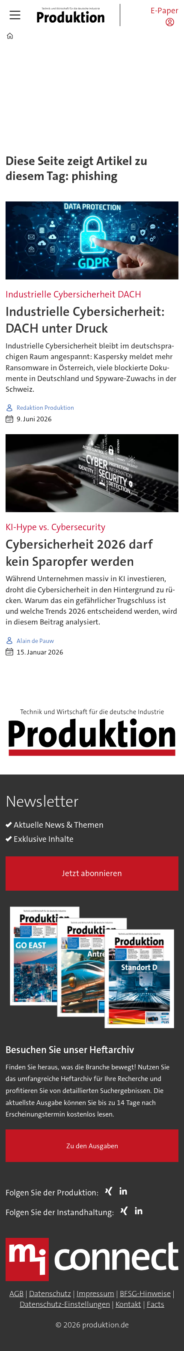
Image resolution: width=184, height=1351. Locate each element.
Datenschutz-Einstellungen (65, 1304)
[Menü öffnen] (15, 15)
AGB (16, 1293)
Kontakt (128, 1304)
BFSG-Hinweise (145, 1293)
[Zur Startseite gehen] (70, 15)
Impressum (95, 1293)
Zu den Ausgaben (92, 1145)
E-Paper (164, 10)
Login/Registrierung (172, 22)
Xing (110, 1191)
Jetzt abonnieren (92, 873)
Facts (155, 1304)
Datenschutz (50, 1293)
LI (125, 1191)
